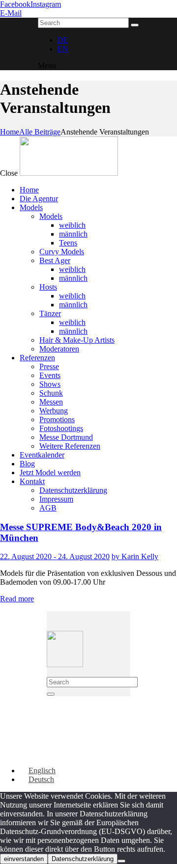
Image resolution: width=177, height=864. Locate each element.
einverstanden (24, 859)
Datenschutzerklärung (83, 859)
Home (9, 132)
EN (63, 49)
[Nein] (121, 861)
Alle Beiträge (39, 132)
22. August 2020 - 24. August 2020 (55, 556)
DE (63, 40)
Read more (17, 598)
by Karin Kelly (135, 556)
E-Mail (11, 13)
